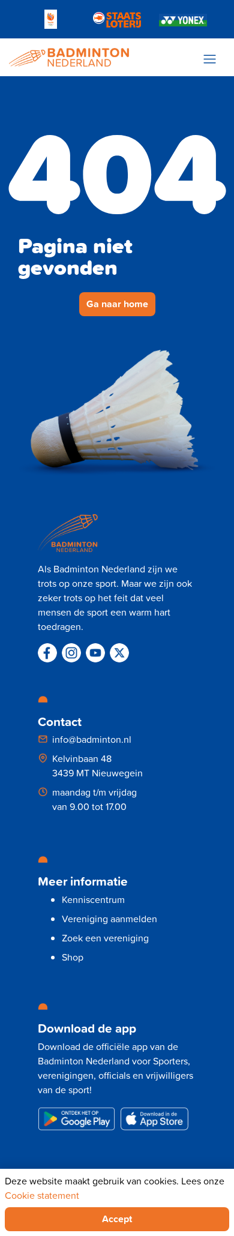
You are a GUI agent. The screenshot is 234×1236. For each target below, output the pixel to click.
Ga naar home (117, 304)
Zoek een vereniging (105, 937)
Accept (117, 1219)
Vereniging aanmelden (109, 918)
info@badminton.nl (91, 739)
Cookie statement (42, 1195)
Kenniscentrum (93, 899)
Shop (72, 957)
